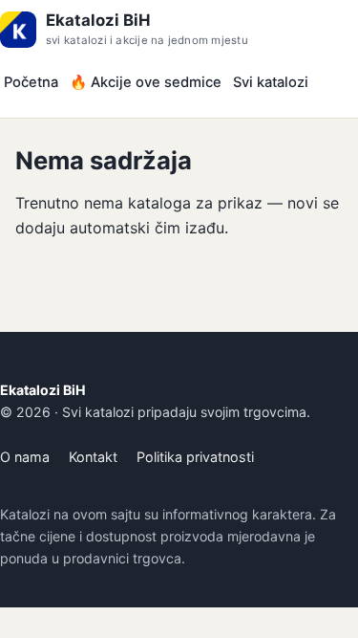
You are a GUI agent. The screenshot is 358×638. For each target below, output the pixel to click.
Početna (31, 82)
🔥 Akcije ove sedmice (145, 82)
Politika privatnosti (195, 457)
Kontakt (93, 457)
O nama (25, 457)
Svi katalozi (270, 82)
